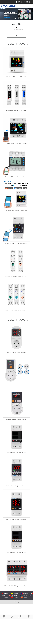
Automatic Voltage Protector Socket (16, 386)
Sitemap (16, 602)
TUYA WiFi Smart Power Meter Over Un (16, 143)
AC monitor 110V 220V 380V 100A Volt (16, 210)
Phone (12, 618)
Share (4, 618)
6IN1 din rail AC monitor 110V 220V (16, 76)
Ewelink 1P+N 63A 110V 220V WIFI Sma (16, 276)
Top (29, 618)
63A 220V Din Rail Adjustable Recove (16, 486)
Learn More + (16, 35)
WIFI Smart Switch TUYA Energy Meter (16, 243)
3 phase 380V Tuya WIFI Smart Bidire (15, 176)
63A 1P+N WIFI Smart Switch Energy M (16, 310)
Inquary (20, 618)
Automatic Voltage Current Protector (16, 352)
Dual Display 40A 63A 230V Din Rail (16, 452)
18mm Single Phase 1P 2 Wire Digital (15, 110)
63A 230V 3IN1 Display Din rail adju (16, 519)
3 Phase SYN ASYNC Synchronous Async (15, 586)
